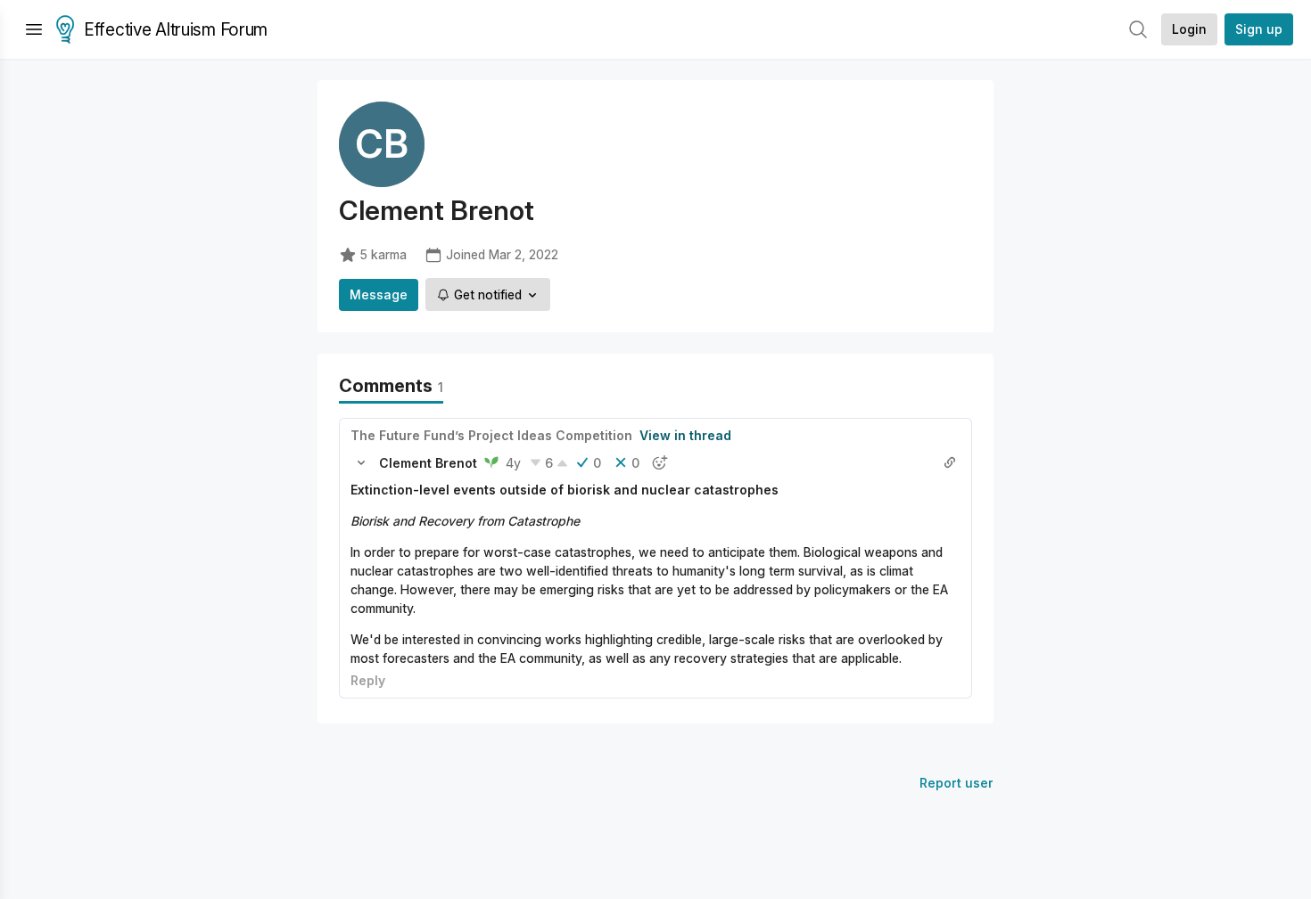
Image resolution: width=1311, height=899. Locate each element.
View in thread (685, 435)
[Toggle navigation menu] (34, 29)
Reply (367, 680)
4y (513, 462)
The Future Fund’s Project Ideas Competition (491, 435)
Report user (956, 782)
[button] (361, 462)
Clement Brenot (428, 462)
